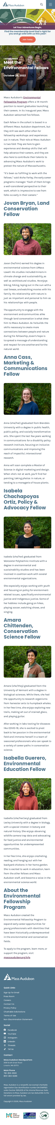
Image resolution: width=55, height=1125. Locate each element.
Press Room (9, 996)
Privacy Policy (10, 1008)
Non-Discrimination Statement (18, 1019)
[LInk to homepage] (13, 4)
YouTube (12, 1034)
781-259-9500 (10, 1073)
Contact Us (9, 1004)
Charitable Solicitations (14, 1011)
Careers (7, 1000)
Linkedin (11, 1041)
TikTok (11, 1049)
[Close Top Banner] (52, 11)
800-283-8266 (10, 1076)
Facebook (12, 1030)
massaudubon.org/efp (17, 957)
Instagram (12, 1037)
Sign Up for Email (11, 992)
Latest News (11, 58)
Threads (11, 1045)
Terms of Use (10, 1015)
